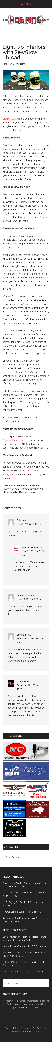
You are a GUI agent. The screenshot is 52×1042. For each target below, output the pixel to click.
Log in (38, 1032)
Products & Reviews (30, 485)
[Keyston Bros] (37, 817)
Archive (16, 485)
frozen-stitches (24, 595)
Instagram (8, 474)
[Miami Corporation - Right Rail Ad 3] (26, 779)
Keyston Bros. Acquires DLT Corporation (28, 946)
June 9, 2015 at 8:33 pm (29, 524)
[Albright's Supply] (37, 798)
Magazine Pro (29, 1028)
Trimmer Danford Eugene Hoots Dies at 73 (22, 912)
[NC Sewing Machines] (26, 759)
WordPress (28, 1032)
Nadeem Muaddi (30, 547)
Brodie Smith (8, 952)
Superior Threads (27, 492)
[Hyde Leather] (14, 836)
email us (27, 1007)
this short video (21, 1004)
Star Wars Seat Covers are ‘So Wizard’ (28, 971)
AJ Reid (21, 681)
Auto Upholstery (32, 489)
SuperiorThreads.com (13, 440)
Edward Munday (10, 937)
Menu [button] (28, 3)
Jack (5, 946)
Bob (19, 520)
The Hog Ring (26, 19)
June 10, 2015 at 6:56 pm (29, 599)
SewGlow (14, 492)
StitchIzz (21, 634)
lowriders (39, 99)
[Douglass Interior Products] (14, 798)
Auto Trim (19, 489)
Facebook (33, 470)
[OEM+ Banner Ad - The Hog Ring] (14, 817)
